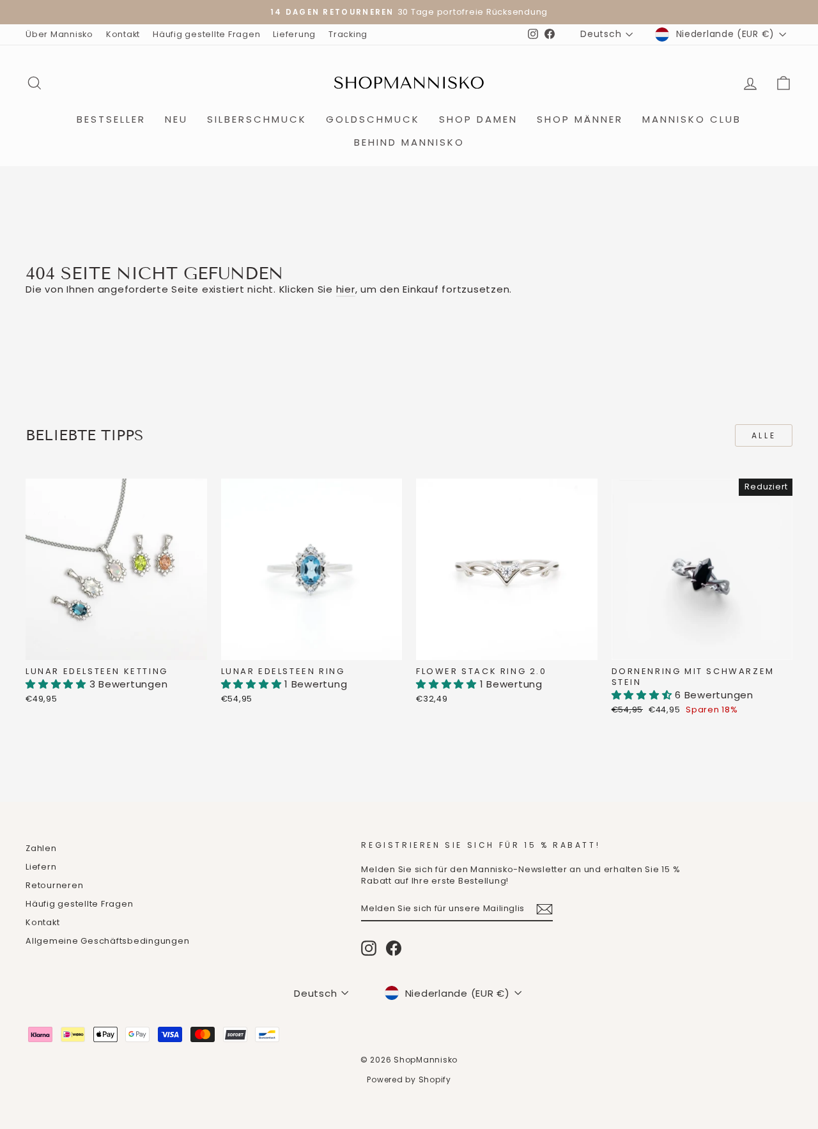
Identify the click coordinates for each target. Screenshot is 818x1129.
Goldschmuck (373, 119)
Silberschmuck (257, 119)
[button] (57, 684)
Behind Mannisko (409, 142)
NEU (176, 119)
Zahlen (41, 848)
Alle (764, 435)
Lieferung (294, 34)
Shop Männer (580, 119)
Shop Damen (478, 119)
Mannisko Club (691, 119)
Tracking (347, 34)
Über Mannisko (59, 34)
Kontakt (123, 34)
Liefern (41, 866)
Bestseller (111, 119)
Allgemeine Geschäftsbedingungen (107, 940)
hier (345, 289)
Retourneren (54, 885)
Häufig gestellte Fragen (206, 34)
